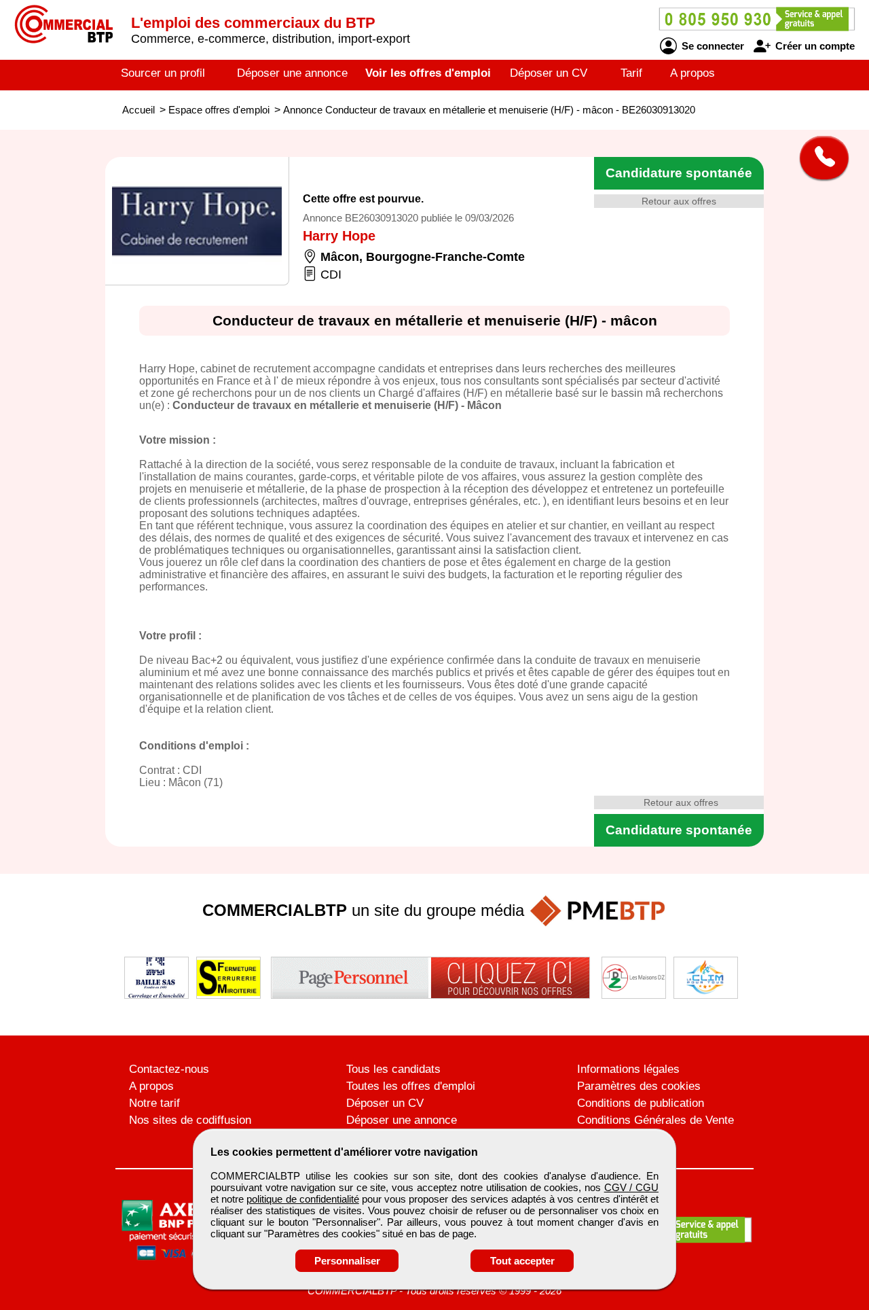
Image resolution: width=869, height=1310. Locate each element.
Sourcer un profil (163, 73)
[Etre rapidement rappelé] (819, 157)
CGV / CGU (631, 1187)
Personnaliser (347, 1261)
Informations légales (628, 1069)
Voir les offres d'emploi (428, 73)
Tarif (631, 73)
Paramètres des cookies (639, 1086)
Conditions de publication (640, 1103)
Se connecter (711, 46)
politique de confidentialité (302, 1199)
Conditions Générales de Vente (655, 1120)
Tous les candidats (393, 1069)
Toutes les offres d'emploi (410, 1086)
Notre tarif (154, 1103)
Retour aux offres (679, 201)
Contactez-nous (169, 1069)
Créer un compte (814, 46)
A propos (692, 73)
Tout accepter (522, 1261)
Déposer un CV (548, 73)
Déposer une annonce (292, 73)
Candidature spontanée (679, 173)
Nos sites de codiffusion (190, 1120)
